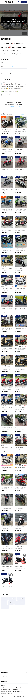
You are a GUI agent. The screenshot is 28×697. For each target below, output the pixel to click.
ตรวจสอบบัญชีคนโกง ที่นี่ (14, 106)
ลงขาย (23, 2)
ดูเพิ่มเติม (23, 114)
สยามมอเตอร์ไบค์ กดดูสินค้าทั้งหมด (14, 54)
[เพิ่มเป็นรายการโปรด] (11, 118)
